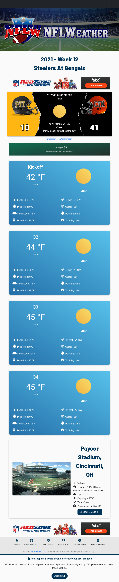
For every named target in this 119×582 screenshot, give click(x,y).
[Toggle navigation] (113, 4)
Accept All (59, 575)
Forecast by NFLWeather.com (59, 139)
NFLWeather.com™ (39, 551)
